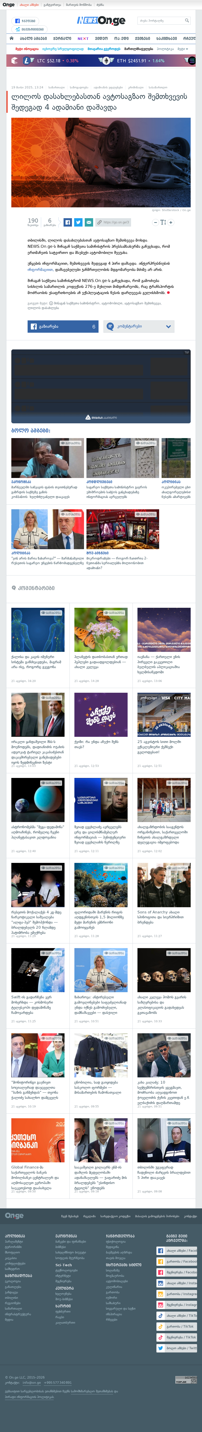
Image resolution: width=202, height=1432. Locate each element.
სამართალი (57, 87)
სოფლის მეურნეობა (69, 1258)
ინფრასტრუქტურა (18, 1314)
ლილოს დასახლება (43, 308)
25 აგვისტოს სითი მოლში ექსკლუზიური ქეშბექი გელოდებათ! (164, 730)
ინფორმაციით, (41, 269)
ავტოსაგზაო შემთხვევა (142, 303)
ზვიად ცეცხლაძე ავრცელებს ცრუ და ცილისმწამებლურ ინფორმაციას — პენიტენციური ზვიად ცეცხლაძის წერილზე (101, 815)
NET (83, 39)
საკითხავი (166, 39)
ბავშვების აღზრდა (119, 1252)
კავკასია (11, 1258)
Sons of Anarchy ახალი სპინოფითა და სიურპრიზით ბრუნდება (164, 900)
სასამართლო (158, 87)
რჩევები (111, 1319)
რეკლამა (89, 1216)
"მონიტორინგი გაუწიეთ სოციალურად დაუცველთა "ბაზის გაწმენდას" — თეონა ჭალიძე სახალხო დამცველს (37, 1071)
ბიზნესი (60, 1247)
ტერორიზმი (13, 1247)
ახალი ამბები (29, 5)
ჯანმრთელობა (120, 1236)
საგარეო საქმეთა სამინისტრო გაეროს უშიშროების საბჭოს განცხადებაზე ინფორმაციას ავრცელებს (121, 468)
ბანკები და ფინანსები (70, 1241)
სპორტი (63, 1306)
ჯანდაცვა (11, 1292)
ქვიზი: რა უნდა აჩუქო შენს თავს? (101, 730)
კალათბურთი (65, 1322)
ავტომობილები (117, 1281)
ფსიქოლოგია (116, 1241)
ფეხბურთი (62, 1311)
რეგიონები (12, 1303)
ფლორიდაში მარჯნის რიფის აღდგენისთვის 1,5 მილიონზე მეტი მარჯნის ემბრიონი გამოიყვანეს (101, 900)
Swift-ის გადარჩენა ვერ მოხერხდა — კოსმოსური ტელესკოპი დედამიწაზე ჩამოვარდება (37, 985)
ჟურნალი (62, 39)
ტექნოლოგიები (66, 1270)
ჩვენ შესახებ (70, 1216)
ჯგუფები (28, 21)
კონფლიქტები (15, 1263)
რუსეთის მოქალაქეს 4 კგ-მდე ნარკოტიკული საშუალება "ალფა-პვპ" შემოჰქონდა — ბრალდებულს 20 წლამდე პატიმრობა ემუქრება (37, 900)
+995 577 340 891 (58, 1382)
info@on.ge (32, 1382)
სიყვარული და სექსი (120, 1308)
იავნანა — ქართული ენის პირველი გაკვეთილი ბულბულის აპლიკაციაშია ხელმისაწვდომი (164, 645)
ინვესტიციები (32, 29)
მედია (9, 1319)
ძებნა (100, 5)
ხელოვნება (63, 1294)
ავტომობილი (111, 303)
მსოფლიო (12, 1252)
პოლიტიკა (165, 49)
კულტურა (64, 1288)
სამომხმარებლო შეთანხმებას (92, 1391)
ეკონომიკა (66, 1236)
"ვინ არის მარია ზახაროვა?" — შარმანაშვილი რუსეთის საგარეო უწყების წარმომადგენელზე (46, 537)
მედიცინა (112, 1247)
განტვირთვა (52, 5)
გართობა (112, 1292)
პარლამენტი (14, 1241)
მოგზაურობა (115, 1276)
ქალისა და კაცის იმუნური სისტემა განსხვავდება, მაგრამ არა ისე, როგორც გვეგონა (37, 645)
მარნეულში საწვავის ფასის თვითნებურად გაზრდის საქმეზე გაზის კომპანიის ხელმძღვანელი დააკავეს (46, 468)
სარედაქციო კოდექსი (116, 1216)
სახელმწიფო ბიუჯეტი (70, 1252)
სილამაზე (112, 1270)
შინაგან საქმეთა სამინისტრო (76, 303)
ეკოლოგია (13, 1281)
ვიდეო (101, 39)
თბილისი (11, 1298)
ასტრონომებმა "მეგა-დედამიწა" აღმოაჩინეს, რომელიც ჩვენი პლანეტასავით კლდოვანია (37, 815)
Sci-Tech (63, 1265)
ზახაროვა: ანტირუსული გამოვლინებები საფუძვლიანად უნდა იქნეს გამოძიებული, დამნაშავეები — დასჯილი (101, 985)
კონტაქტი (190, 1216)
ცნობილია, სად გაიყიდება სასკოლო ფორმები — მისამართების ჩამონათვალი (101, 1071)
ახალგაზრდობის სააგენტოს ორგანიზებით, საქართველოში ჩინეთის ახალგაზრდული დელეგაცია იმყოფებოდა (164, 815)
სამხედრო (12, 1269)
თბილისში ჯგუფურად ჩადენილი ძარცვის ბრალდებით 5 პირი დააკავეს (164, 1156)
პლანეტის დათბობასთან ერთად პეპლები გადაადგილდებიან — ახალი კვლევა (101, 645)
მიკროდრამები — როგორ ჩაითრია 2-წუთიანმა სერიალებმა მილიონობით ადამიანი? (121, 540)
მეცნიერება (63, 1281)
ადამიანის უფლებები (108, 87)
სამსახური (113, 1303)
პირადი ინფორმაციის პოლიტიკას (29, 1397)
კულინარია (114, 1287)
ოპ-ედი (121, 39)
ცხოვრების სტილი (123, 1265)
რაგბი (59, 1317)
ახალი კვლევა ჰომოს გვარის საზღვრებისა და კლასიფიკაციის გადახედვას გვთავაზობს (164, 985)
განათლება (13, 1287)
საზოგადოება (79, 87)
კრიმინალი (136, 87)
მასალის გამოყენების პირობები (157, 1216)
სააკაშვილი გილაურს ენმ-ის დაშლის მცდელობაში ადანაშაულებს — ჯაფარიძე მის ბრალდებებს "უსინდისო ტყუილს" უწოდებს (101, 1156)
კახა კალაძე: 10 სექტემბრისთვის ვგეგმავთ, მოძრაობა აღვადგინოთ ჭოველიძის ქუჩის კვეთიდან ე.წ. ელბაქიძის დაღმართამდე (164, 1071)
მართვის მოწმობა (79, 5)
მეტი (181, 49)
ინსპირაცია (114, 1314)
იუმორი (111, 1298)
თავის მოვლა (115, 1258)
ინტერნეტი (63, 1276)
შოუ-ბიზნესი (64, 1299)
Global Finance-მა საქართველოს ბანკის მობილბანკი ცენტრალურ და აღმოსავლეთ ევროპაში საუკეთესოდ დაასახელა (37, 1156)
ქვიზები (142, 39)
